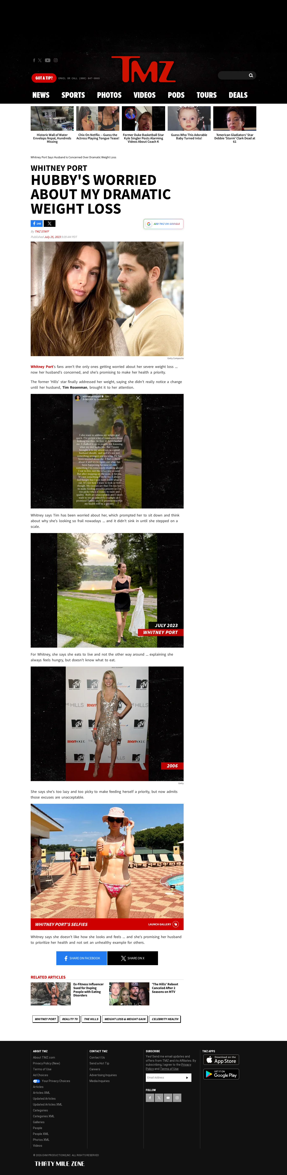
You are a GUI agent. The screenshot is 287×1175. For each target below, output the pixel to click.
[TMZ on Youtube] (47, 60)
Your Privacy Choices (55, 1081)
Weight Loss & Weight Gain (124, 1019)
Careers (95, 1069)
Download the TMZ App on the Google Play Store (221, 1074)
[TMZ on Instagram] (55, 60)
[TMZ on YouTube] (168, 1098)
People (37, 1128)
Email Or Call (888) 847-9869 (79, 78)
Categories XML (43, 1116)
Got (44, 78)
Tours (207, 95)
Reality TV (70, 1019)
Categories (40, 1110)
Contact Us (97, 1057)
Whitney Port (45, 1019)
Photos (109, 95)
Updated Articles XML (47, 1104)
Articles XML (41, 1092)
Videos (144, 95)
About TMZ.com (44, 1057)
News (40, 95)
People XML (41, 1134)
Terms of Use (42, 1069)
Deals (238, 95)
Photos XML (41, 1139)
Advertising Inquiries (103, 1075)
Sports (73, 95)
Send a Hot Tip (99, 1063)
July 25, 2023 (52, 237)
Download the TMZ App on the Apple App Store (221, 1060)
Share (84, 958)
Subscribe (187, 1077)
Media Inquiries (100, 1081)
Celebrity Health (165, 1019)
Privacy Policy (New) (46, 1063)
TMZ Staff (42, 231)
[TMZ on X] (40, 60)
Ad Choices (40, 1075)
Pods (176, 95)
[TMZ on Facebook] (34, 60)
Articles (38, 1087)
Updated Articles (44, 1098)
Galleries (39, 1122)
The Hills (91, 1019)
